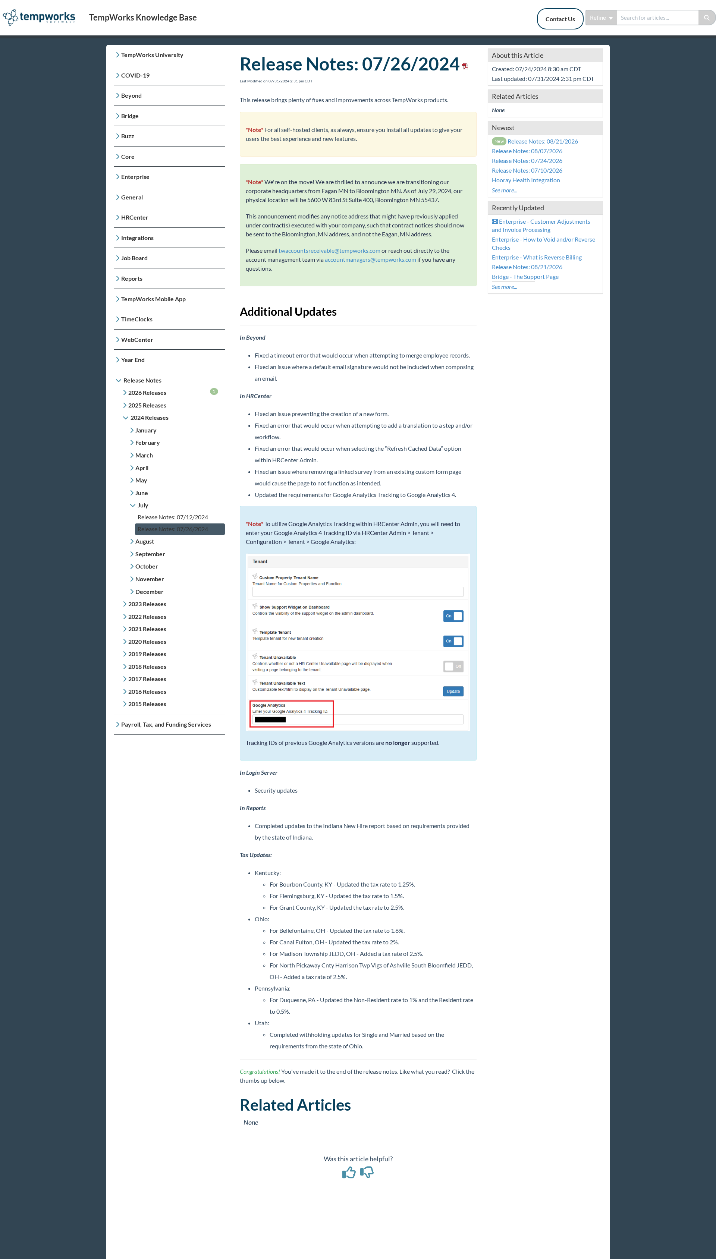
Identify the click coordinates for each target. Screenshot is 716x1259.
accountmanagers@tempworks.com (370, 259)
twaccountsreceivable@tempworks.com (329, 250)
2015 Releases (147, 703)
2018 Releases (147, 666)
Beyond (131, 95)
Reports (131, 278)
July (143, 505)
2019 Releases (147, 653)
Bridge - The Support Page (525, 276)
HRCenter (134, 217)
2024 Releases (150, 417)
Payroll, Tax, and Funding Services (166, 724)
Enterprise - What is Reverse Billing (537, 257)
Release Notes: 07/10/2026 (527, 170)
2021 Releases (147, 628)
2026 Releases (172, 392)
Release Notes (142, 380)
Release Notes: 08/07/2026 (527, 150)
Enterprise (135, 176)
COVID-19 (135, 75)
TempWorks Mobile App (153, 298)
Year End (133, 359)
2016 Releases (147, 691)
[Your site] (42, 10)
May (141, 480)
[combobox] (658, 17)
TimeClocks (137, 318)
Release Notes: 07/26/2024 (173, 528)
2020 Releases (147, 641)
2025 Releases (147, 405)
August (144, 541)
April (141, 467)
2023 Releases (147, 603)
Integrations (137, 237)
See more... (504, 189)
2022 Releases (147, 616)
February (147, 442)
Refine (598, 17)
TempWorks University (152, 54)
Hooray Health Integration (526, 179)
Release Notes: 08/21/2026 (536, 141)
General (132, 197)
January (146, 430)
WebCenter (137, 339)
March (144, 455)
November (149, 578)
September (150, 553)
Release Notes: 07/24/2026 (527, 160)
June (141, 492)
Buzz (127, 135)
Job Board (134, 257)
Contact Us (560, 18)
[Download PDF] (464, 63)
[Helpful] (350, 1175)
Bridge (130, 115)
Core (128, 156)
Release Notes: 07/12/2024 (173, 516)
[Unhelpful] (367, 1175)
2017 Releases (147, 678)
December (149, 591)
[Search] (707, 17)
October (146, 566)
